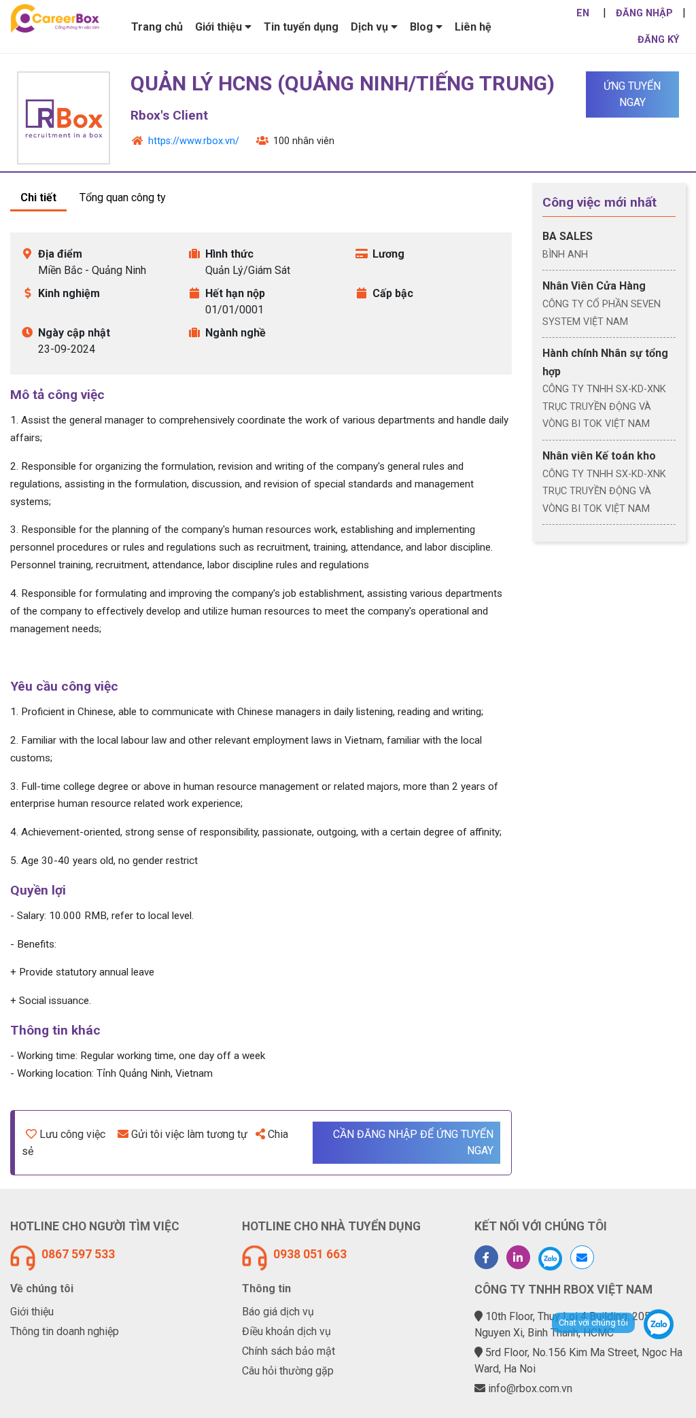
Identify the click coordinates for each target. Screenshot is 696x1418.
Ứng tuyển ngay (632, 94)
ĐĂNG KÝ (658, 40)
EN (582, 13)
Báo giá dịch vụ (278, 1311)
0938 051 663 (310, 1254)
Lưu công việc (72, 1134)
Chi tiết (38, 197)
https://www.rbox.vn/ (193, 141)
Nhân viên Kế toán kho (599, 455)
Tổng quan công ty (123, 197)
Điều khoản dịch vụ (286, 1331)
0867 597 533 (78, 1254)
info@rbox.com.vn (530, 1388)
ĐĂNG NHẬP (644, 13)
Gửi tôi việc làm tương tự (189, 1134)
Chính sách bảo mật (288, 1351)
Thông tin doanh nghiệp (64, 1331)
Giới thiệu (32, 1311)
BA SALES (567, 236)
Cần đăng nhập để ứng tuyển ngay (413, 1142)
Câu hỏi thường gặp (288, 1370)
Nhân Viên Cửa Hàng (594, 285)
